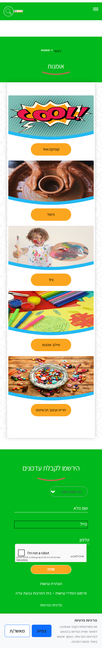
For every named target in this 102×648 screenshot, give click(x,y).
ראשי (57, 51)
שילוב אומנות (51, 344)
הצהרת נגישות (51, 583)
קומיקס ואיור (51, 149)
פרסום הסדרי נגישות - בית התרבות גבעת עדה (51, 593)
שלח (51, 569)
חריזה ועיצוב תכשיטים (51, 409)
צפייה (41, 631)
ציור (51, 279)
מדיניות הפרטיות (51, 605)
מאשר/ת (17, 631)
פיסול (51, 214)
